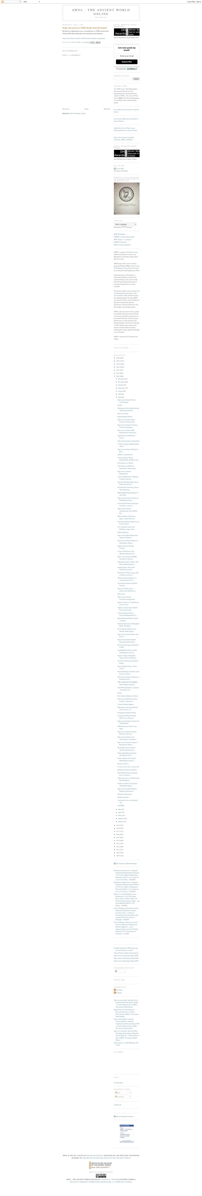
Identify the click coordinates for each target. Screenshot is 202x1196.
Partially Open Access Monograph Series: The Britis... (128, 625)
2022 (118, 370)
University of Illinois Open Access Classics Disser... (128, 523)
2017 (118, 831)
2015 (118, 837)
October (121, 385)
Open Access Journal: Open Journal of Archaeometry (126, 421)
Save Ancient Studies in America (128, 696)
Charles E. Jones (132, 252)
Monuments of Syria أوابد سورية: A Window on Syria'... (128, 573)
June (119, 397)
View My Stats (118, 1083)
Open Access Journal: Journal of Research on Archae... (128, 743)
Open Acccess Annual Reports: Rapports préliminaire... (127, 790)
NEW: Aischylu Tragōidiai (122, 245)
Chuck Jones (76, 42)
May (119, 809)
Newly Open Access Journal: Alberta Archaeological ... (127, 749)
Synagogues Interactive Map (127, 713)
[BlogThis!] (93, 42)
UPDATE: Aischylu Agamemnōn (124, 237)
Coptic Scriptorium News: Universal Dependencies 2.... (127, 614)
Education (123, 1134)
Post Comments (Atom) (78, 113)
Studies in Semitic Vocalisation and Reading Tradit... (127, 784)
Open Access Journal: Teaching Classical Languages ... (127, 426)
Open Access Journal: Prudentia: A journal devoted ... (128, 678)
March (120, 815)
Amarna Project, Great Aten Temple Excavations (126, 568)
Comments (120, 1097)
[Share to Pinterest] (99, 42)
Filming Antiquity (123, 797)
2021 (118, 373)
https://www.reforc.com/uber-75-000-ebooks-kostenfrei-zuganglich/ (83, 38)
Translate (129, 227)
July (119, 394)
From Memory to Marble (125, 463)
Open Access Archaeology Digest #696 (126, 958)
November (121, 382)
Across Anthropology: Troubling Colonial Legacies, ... (128, 478)
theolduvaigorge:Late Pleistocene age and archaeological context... (126, 949)
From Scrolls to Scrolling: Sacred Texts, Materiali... (128, 488)
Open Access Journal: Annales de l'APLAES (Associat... (128, 499)
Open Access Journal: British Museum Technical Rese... (127, 640)
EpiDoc (120, 405)
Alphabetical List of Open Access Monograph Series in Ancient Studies (125, 129)
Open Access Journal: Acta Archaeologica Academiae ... (127, 738)
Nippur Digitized (123, 532)
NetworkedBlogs (124, 1125)
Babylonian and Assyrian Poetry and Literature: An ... (128, 708)
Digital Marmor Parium (125, 416)
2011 (118, 850)
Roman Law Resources (125, 794)
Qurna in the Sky (123, 413)
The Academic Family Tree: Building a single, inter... (126, 528)
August (120, 391)
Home (86, 109)
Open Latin (121, 594)
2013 (118, 843)
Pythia (120, 693)
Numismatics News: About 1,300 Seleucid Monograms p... (128, 563)
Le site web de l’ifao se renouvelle (128, 767)
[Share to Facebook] (97, 42)
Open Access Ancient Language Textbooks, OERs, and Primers (124, 138)
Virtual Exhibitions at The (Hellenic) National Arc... (126, 552)
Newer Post (65, 109)
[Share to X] (95, 42)
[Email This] (90, 42)
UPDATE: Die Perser (120, 242)
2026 (118, 358)
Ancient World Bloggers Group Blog (127, 267)
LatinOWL (121, 805)
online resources (94, 1155)
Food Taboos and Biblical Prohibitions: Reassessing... (127, 467)
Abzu (131, 311)
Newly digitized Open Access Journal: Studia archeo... (127, 630)
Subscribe (127, 62)
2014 (118, 840)
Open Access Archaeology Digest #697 (126, 956)
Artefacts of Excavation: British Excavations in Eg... (128, 608)
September (121, 388)
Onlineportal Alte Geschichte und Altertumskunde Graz (128, 409)
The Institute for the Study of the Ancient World (106, 1158)
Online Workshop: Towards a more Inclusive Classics (128, 672)
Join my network (126, 1140)
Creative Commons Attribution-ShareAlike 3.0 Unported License (101, 1182)
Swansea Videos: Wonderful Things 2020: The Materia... (127, 657)
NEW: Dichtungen (119, 234)
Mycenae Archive (123, 764)
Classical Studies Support (126, 704)
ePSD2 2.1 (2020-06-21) (125, 455)
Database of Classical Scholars (127, 770)
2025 (118, 361)
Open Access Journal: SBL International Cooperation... (127, 431)
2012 (118, 847)
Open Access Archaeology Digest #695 (126, 961)
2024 (118, 364)
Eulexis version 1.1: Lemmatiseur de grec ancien (128, 603)
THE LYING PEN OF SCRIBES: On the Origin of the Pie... (128, 683)
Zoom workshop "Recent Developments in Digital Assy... (128, 459)
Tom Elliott (118, 993)
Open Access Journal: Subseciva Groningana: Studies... (128, 542)
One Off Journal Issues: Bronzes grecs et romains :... (128, 774)
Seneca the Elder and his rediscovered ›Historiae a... (127, 590)
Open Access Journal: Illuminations (124, 472)
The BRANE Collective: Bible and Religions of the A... (127, 651)
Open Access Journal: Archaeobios (128, 441)
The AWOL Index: (119, 89)
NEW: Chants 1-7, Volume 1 (123, 239)
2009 (118, 856)
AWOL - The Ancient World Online (101, 12)
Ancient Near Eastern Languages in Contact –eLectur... (128, 504)
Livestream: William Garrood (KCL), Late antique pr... (127, 717)
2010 (118, 853)
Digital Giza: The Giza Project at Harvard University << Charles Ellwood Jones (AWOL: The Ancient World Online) (126, 1013)
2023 (118, 367)
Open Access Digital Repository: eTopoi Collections (128, 536)
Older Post (107, 109)
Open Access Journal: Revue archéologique (127, 401)
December (121, 379)
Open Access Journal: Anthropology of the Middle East (127, 511)
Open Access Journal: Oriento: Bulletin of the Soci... (127, 733)
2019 (118, 825)
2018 (118, 828)
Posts (118, 1093)
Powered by (121, 69)
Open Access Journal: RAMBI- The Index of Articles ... (127, 558)
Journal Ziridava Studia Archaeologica (126, 953)
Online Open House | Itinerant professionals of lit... (127, 754)
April (120, 812)
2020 (118, 376)
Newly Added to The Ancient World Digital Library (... (127, 759)
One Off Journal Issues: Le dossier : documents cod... (128, 688)
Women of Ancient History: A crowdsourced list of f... (127, 579)
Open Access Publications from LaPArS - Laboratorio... (127, 700)
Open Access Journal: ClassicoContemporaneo (126, 598)
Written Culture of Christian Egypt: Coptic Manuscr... (126, 517)
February (121, 818)
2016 (118, 834)
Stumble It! (117, 1105)
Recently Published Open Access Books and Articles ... (128, 483)
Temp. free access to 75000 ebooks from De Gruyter (128, 779)
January (120, 821)
